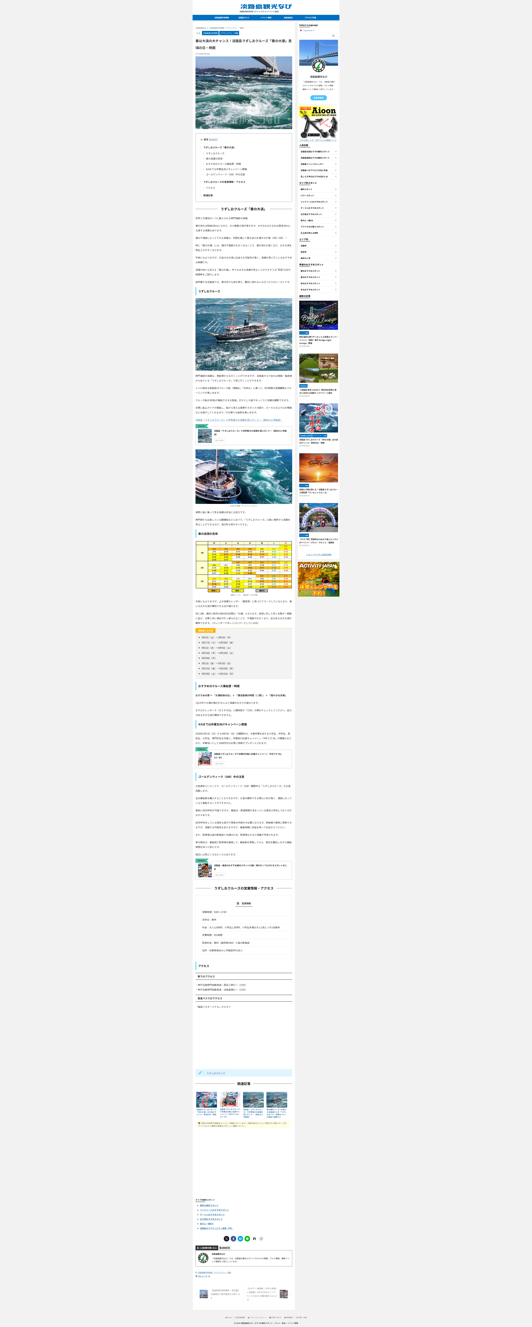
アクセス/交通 (310, 17)
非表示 (213, 139)
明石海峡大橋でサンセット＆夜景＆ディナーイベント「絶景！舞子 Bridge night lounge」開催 (318, 339)
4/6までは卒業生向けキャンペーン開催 (226, 169)
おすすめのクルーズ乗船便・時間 (223, 164)
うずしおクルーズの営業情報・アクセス (224, 182)
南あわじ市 (202, 1276)
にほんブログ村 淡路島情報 (318, 554)
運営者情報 (318, 97)
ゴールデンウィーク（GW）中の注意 (225, 174)
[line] (247, 1238)
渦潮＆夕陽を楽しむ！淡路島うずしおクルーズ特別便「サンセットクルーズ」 (318, 491)
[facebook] (233, 1238)
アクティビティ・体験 (222, 1272)
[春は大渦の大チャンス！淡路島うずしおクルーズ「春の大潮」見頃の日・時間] (240, 1238)
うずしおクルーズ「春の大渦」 (219, 147)
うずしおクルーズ (215, 153)
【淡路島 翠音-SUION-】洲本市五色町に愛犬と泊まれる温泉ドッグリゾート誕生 (318, 391)
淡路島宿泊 (288, 17)
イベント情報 (266, 17)
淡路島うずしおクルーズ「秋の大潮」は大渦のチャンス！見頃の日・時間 (318, 441)
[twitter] (226, 1238)
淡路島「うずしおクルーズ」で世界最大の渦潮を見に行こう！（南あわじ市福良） (238, 420)
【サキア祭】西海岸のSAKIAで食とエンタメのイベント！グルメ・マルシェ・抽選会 (318, 541)
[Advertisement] (243, 1162)
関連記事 (208, 195)
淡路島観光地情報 (221, 17)
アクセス (210, 187)
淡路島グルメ (243, 17)
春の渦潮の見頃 (214, 158)
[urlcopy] (261, 1238)
